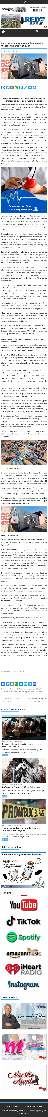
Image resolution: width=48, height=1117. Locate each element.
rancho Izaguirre (24, 692)
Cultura (4, 796)
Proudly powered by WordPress (14, 1110)
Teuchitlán (39, 692)
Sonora (33, 692)
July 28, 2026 (7, 825)
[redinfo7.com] (24, 27)
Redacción (17, 51)
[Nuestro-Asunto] (24, 1078)
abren (14, 689)
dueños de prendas (23, 689)
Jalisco (3, 692)
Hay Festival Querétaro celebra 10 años (11, 700)
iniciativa (6, 216)
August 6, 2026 (8, 784)
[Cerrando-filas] (24, 1016)
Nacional (5, 689)
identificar (39, 689)
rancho (16, 692)
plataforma (9, 692)
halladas (32, 689)
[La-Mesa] (24, 1047)
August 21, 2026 (8, 741)
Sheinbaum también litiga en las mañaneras (36, 700)
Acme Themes (23, 1113)
